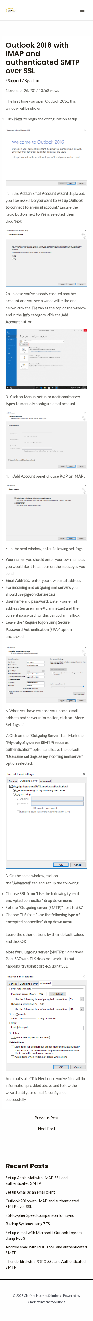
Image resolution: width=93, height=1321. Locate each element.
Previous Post (47, 1118)
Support (14, 80)
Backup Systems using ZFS (28, 1224)
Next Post (46, 1129)
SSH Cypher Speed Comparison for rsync (40, 1215)
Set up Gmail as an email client (30, 1192)
